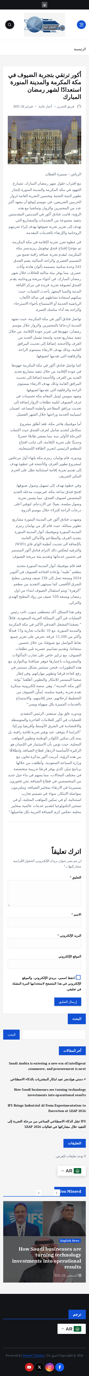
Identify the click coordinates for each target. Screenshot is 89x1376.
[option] (44, 1242)
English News (69, 1240)
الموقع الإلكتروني (69, 956)
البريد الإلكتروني (69, 935)
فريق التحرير (65, 106)
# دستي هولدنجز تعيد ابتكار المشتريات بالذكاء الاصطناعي (48, 1079)
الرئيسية (80, 49)
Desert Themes (33, 1355)
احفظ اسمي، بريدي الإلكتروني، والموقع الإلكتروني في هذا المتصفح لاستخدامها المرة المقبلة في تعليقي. (46, 983)
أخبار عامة (45, 106)
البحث (76, 1018)
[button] (56, 1192)
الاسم (76, 914)
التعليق (75, 877)
